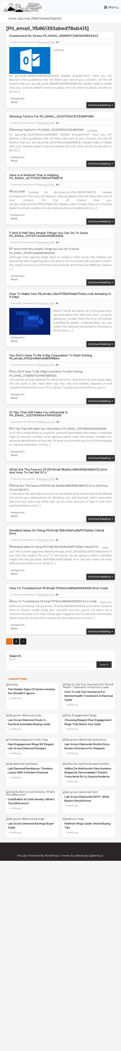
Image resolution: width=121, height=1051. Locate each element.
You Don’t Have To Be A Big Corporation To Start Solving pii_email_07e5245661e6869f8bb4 (50, 357)
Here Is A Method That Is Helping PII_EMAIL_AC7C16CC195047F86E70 (36, 176)
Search (15, 656)
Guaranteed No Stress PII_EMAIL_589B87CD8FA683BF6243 (53, 36)
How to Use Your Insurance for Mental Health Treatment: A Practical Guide (88, 695)
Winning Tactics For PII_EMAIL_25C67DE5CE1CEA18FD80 (51, 116)
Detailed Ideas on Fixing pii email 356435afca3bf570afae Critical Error (56, 532)
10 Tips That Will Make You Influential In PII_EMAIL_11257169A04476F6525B (38, 414)
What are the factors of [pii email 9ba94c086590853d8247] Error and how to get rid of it (58, 471)
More (14, 102)
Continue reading (99, 105)
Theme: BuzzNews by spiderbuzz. (82, 855)
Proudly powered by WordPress (38, 855)
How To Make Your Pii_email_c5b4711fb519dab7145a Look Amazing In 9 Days (60, 295)
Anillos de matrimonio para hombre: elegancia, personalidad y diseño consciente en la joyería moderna (88, 772)
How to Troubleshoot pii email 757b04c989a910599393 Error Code (58, 588)
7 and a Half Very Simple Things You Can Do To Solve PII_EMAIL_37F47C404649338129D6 (48, 234)
